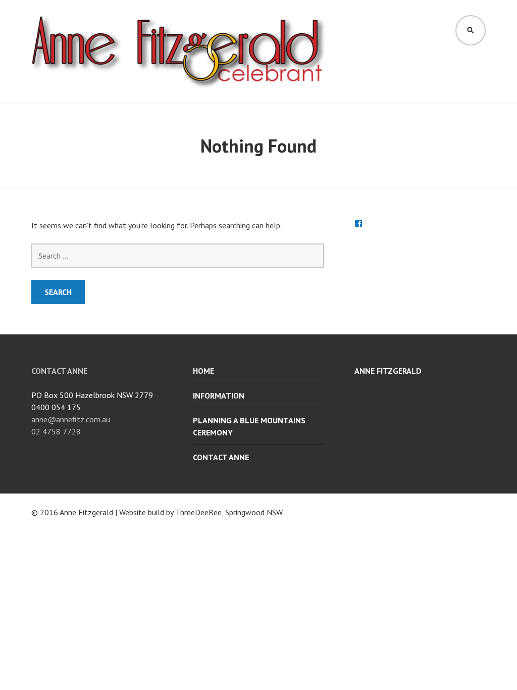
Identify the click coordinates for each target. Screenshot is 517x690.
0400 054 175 (56, 407)
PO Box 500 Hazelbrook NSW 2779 (92, 395)
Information (218, 395)
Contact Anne (221, 457)
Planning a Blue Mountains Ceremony (249, 426)
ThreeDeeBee (198, 512)
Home (203, 371)
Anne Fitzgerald (388, 371)
